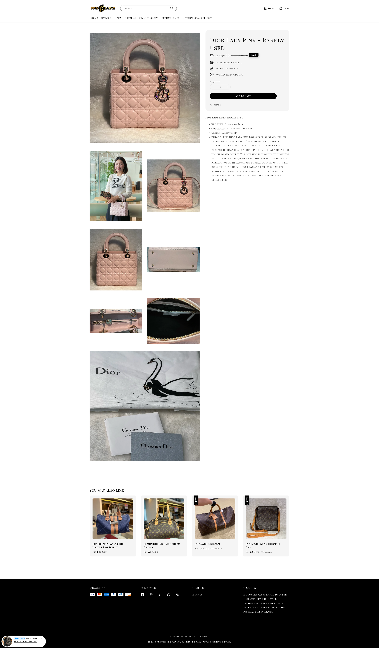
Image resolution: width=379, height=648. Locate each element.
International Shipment (197, 17)
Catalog (106, 18)
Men (119, 17)
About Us (130, 17)
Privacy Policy (176, 641)
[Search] (172, 8)
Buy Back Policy (148, 17)
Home (94, 17)
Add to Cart (243, 95)
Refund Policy (193, 641)
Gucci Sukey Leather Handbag (27, 640)
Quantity (215, 82)
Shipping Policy (170, 17)
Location (197, 594)
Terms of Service (157, 641)
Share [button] (217, 104)
